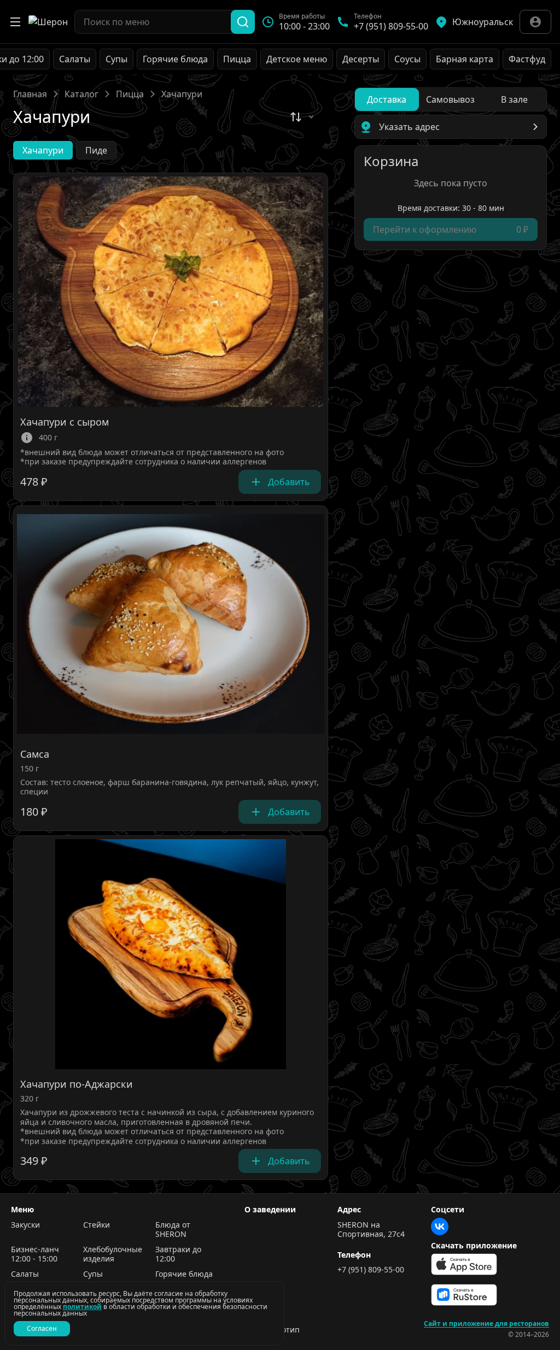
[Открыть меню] (15, 22)
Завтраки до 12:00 (178, 1254)
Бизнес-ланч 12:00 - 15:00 (35, 1254)
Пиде (96, 150)
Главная (30, 94)
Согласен (42, 1328)
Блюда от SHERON (172, 1229)
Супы (116, 59)
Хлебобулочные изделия (112, 1254)
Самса (34, 754)
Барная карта (464, 59)
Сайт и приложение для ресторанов (486, 1323)
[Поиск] (243, 22)
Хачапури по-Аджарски (76, 1084)
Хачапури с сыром (64, 422)
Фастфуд (527, 59)
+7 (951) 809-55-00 (370, 1270)
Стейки (96, 1225)
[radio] (387, 99)
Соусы (407, 59)
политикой (82, 1306)
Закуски (25, 1225)
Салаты (74, 59)
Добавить (289, 482)
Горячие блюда (175, 59)
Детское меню (296, 59)
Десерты (360, 59)
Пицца (237, 59)
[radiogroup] (450, 99)
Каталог (81, 94)
